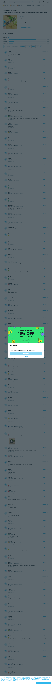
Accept (38, 683)
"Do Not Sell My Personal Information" (8, 680)
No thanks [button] (26, 356)
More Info (48, 683)
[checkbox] (10, 350)
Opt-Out (43, 683)
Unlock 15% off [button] (26, 353)
